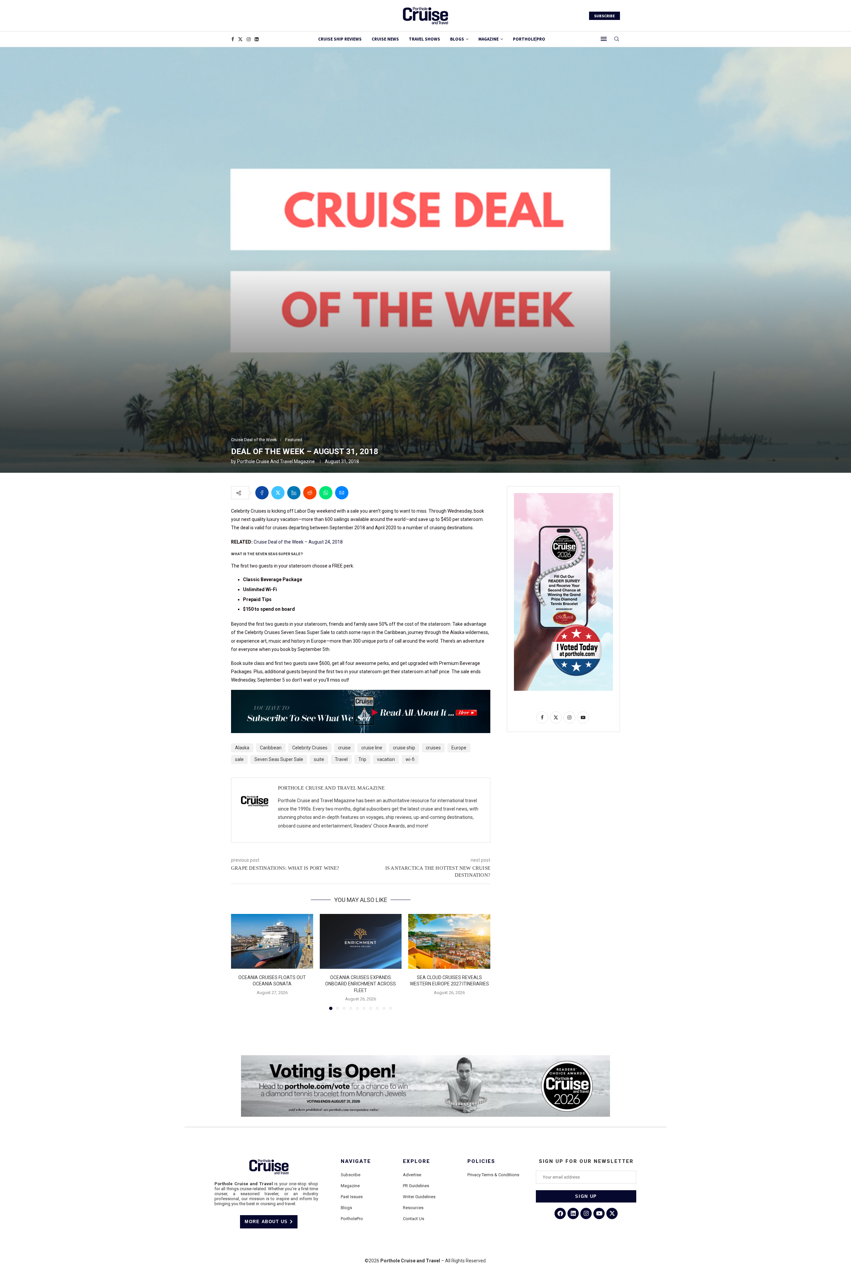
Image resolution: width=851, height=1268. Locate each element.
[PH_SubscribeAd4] (360, 694)
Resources (413, 1207)
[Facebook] (232, 39)
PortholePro (352, 1218)
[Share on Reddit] (309, 492)
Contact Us (413, 1218)
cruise (344, 747)
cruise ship (404, 747)
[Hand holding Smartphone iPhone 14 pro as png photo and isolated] (563, 495)
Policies (481, 1161)
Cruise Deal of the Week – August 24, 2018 (298, 542)
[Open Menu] (604, 39)
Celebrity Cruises (309, 747)
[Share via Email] (341, 492)
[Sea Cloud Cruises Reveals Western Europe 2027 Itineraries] (449, 941)
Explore (416, 1161)
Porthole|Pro (529, 39)
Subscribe (350, 1175)
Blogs (457, 39)
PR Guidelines (416, 1186)
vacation (386, 759)
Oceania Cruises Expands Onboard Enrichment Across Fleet (360, 984)
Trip (362, 759)
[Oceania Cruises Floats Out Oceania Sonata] (272, 941)
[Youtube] (599, 1213)
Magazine (350, 1186)
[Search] (616, 39)
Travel (341, 759)
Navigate (356, 1161)
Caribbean (271, 747)
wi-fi (410, 759)
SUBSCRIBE (604, 15)
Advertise (412, 1175)
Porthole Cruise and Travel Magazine (276, 461)
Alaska (242, 747)
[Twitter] (240, 39)
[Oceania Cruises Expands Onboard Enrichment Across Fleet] (361, 941)
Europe (458, 747)
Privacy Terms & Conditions (493, 1175)
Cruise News (385, 39)
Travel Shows (424, 39)
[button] (240, 961)
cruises (433, 747)
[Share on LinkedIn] (294, 492)
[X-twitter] (612, 1213)
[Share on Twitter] (278, 492)
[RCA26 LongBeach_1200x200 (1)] (425, 1058)
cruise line (371, 747)
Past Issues (352, 1197)
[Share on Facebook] (262, 492)
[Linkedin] (256, 39)
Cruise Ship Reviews (340, 39)
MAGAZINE (488, 39)
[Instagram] (248, 39)
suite (319, 759)
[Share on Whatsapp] (325, 492)
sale (239, 759)
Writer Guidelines (419, 1197)
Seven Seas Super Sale (278, 759)
